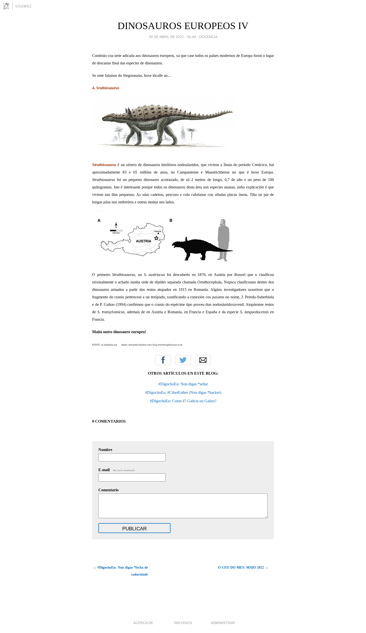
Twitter (183, 360)
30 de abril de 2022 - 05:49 (172, 37)
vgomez (23, 6)
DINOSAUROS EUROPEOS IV (183, 25)
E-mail (116, 470)
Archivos (183, 623)
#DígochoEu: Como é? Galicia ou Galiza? (183, 401)
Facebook (163, 360)
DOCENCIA (208, 37)
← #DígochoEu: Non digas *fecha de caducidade (120, 571)
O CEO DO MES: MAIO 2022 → (243, 567)
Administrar (223, 623)
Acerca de (143, 623)
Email (203, 360)
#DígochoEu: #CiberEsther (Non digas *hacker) (183, 392)
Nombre (105, 450)
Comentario (108, 490)
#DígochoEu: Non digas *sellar (183, 384)
